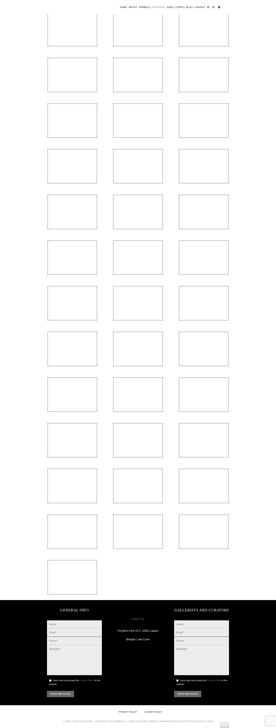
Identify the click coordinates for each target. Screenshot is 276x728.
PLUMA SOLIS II (204, 68)
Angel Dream (203, 296)
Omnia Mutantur (204, 251)
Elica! (138, 433)
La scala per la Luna (72, 479)
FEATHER (72, 296)
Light (138, 388)
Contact (200, 7)
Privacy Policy (87, 680)
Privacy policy (128, 712)
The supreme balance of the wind (72, 162)
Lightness (138, 114)
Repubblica (203, 525)
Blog (189, 7)
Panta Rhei (137, 251)
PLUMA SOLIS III (138, 68)
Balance (204, 22)
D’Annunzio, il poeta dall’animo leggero (72, 574)
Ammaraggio (138, 296)
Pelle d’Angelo (203, 388)
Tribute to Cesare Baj (72, 525)
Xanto (72, 251)
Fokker (72, 433)
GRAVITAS (72, 22)
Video (170, 7)
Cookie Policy (153, 712)
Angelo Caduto (203, 205)
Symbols (144, 7)
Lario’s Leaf (204, 342)
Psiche (138, 205)
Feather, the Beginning (138, 159)
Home (123, 7)
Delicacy (72, 388)
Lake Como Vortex (138, 342)
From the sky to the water (138, 22)
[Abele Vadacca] (68, 7)
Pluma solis (72, 68)
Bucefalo (138, 479)
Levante (72, 114)
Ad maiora (72, 205)
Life (204, 433)
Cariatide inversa (72, 342)
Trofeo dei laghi (138, 525)
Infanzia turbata (204, 479)
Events (180, 7)
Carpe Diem (204, 159)
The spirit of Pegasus (203, 114)
